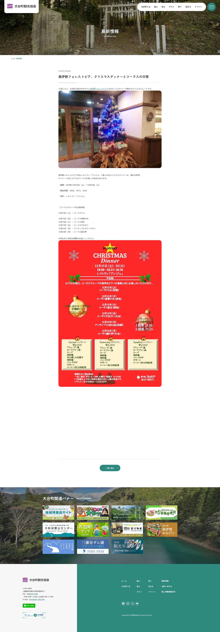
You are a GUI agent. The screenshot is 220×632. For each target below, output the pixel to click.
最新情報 (165, 581)
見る (163, 6)
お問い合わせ (167, 586)
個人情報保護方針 (168, 591)
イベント (198, 6)
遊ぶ (156, 6)
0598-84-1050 (32, 594)
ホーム (124, 581)
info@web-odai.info (37, 599)
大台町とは (145, 6)
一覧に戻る (110, 468)
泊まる (188, 6)
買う (180, 6)
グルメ (171, 6)
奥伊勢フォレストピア (99, 89)
